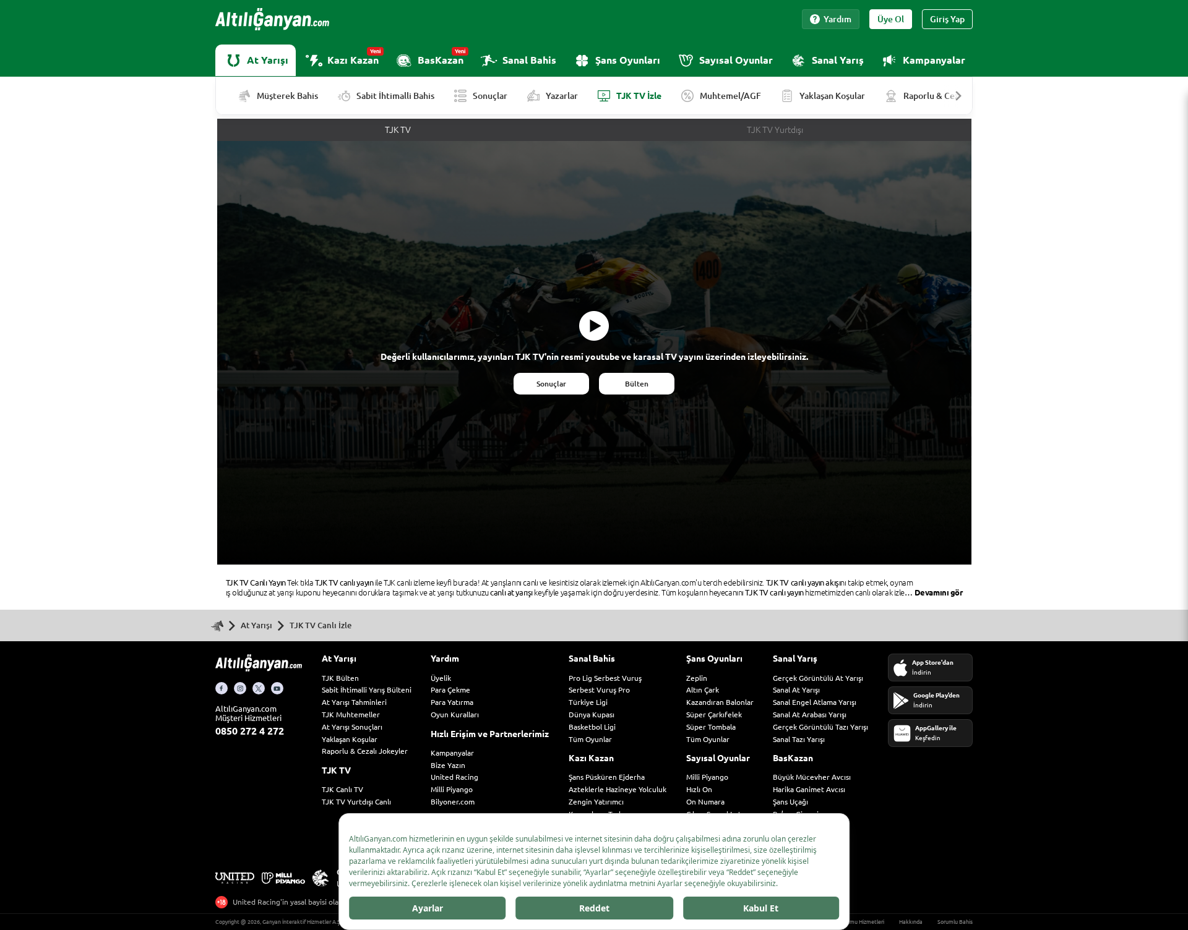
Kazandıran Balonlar (720, 702)
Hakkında (911, 922)
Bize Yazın (448, 765)
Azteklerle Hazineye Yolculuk (617, 789)
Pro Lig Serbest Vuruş (605, 678)
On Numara (705, 802)
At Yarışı (267, 60)
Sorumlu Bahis (955, 922)
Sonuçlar (490, 96)
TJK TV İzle (638, 96)
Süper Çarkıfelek (714, 714)
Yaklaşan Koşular (832, 96)
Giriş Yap (947, 19)
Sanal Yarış (838, 60)
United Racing (454, 777)
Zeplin (696, 678)
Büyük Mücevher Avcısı (812, 777)
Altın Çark (702, 690)
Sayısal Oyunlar (736, 60)
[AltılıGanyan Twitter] (258, 688)
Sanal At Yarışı (796, 690)
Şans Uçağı (790, 802)
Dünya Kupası (591, 714)
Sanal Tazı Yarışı (799, 739)
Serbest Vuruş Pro (599, 690)
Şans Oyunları (627, 60)
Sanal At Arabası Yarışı (809, 714)
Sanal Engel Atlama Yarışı (814, 702)
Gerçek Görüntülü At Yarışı (818, 678)
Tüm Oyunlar (590, 739)
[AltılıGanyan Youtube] (277, 688)
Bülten (636, 384)
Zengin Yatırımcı (596, 802)
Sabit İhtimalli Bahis (395, 96)
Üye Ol (890, 19)
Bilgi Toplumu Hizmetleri (854, 922)
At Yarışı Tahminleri (354, 702)
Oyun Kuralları (455, 714)
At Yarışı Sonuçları (352, 727)
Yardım (837, 19)
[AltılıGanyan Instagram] (240, 688)
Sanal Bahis (529, 60)
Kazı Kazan (354, 57)
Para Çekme (450, 690)
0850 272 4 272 (249, 730)
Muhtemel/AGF (730, 96)
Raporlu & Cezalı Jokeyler (365, 751)
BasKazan (442, 57)
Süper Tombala (711, 727)
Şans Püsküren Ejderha (607, 777)
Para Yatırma (452, 702)
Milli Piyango (452, 789)
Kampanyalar (934, 60)
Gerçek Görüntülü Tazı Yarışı (820, 727)
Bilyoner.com (453, 802)
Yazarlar (562, 96)
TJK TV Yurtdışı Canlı (356, 802)
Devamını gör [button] (939, 592)
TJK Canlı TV (342, 789)
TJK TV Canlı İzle (320, 625)
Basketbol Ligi (592, 727)
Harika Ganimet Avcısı (809, 789)
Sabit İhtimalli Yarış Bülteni (366, 690)
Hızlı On (699, 789)
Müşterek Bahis (287, 96)
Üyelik (441, 678)
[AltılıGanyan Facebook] (221, 688)
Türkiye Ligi (588, 702)
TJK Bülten (340, 678)
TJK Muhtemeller (351, 714)
